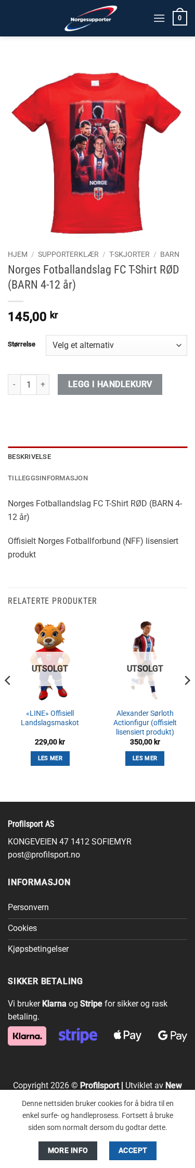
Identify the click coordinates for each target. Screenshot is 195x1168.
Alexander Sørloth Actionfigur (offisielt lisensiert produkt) (145, 722)
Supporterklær (68, 254)
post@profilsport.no (44, 855)
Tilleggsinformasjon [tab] (48, 478)
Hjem (18, 254)
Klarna (54, 1004)
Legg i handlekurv (110, 384)
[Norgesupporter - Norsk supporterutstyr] (91, 18)
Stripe (91, 1004)
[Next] (186, 701)
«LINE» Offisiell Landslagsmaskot (50, 718)
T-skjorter (129, 254)
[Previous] (8, 701)
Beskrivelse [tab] (29, 457)
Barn (169, 254)
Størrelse (21, 344)
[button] (159, 18)
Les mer (50, 758)
